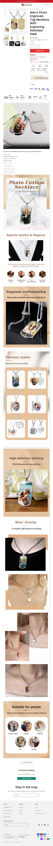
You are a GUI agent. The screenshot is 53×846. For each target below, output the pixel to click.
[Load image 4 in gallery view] (23, 37)
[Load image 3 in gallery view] (17, 37)
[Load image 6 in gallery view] (11, 43)
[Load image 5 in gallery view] (6, 43)
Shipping (40, 39)
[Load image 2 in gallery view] (11, 37)
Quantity (32, 43)
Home (4, 9)
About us (21, 807)
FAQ (36, 807)
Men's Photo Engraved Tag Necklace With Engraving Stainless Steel (25, 9)
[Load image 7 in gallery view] (17, 43)
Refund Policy (6, 813)
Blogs (20, 813)
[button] (2, 4)
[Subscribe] (37, 795)
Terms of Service (7, 810)
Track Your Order (39, 813)
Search (21, 810)
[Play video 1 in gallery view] (23, 43)
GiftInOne (9, 842)
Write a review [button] (26, 778)
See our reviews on (24, 835)
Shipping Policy (7, 807)
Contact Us (38, 810)
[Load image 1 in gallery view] (6, 37)
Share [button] (33, 84)
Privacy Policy (6, 816)
